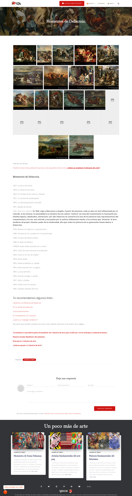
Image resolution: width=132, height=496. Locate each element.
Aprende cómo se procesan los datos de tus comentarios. (62, 413)
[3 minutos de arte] (16, 3)
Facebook (41, 486)
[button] (94, 3)
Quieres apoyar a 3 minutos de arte (27, 345)
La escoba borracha (20, 311)
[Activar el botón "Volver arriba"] (128, 492)
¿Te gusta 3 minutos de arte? (73, 3)
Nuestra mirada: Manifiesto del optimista (29, 337)
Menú (111, 3)
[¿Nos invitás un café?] (5, 492)
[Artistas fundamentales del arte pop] (66, 440)
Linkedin (71, 486)
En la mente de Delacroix (23, 307)
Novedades (101, 3)
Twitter (49, 486)
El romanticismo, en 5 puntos (24, 315)
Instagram (56, 486)
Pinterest (64, 486)
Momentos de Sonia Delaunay (28, 456)
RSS (90, 486)
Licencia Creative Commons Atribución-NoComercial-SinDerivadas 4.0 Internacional (91, 495)
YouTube (79, 486)
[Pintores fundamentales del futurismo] (104, 440)
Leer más (34, 471)
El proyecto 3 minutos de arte (24, 341)
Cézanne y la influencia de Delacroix (27, 303)
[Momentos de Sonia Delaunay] (28, 440)
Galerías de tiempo (29, 359)
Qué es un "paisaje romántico (25, 320)
